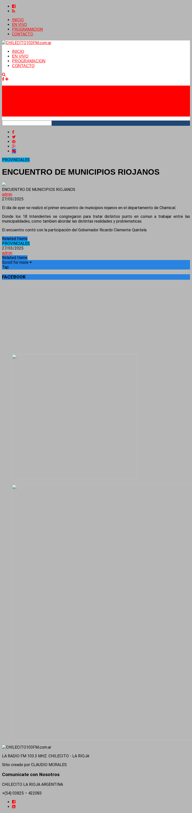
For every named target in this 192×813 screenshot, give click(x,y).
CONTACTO (22, 34)
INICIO (18, 19)
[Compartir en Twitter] (14, 137)
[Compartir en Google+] (14, 146)
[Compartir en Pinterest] (14, 141)
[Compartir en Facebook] (13, 132)
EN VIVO (19, 24)
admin (7, 194)
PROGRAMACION (27, 29)
